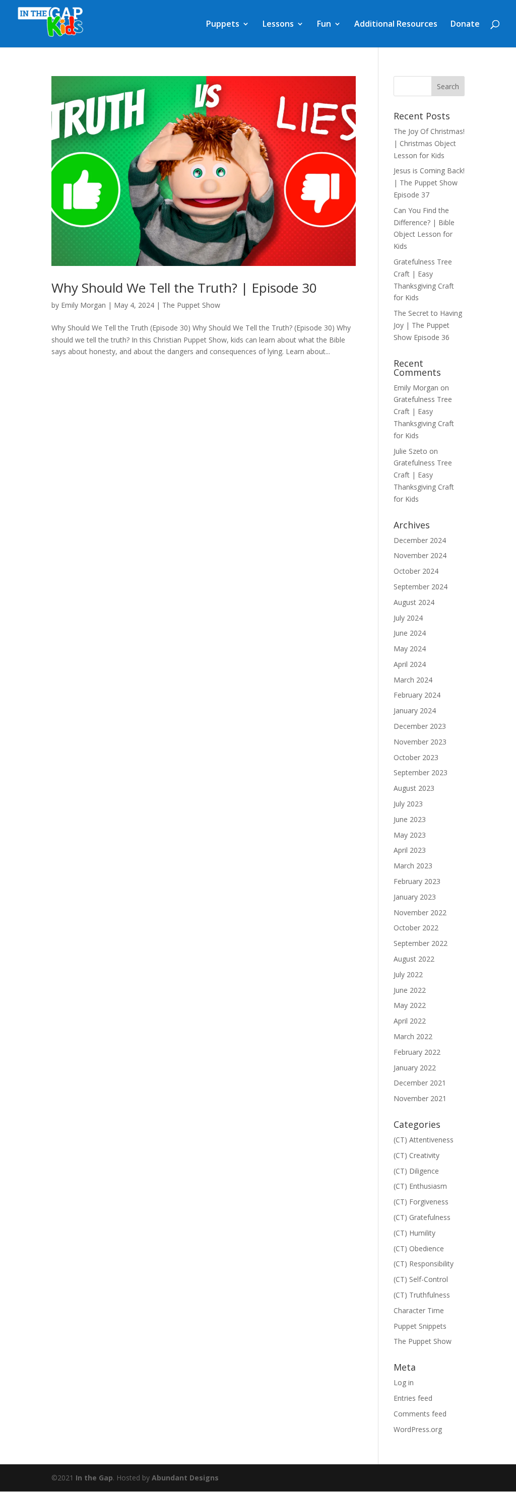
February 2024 (417, 695)
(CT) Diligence (416, 1171)
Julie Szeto (410, 451)
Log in (404, 1382)
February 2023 (417, 881)
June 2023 (410, 819)
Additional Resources (395, 24)
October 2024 (416, 571)
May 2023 (410, 835)
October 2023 (416, 757)
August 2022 (414, 959)
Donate (465, 24)
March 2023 (413, 865)
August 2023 (414, 788)
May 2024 (410, 648)
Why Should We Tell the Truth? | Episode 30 (184, 288)
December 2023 (420, 726)
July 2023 (408, 803)
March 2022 (413, 1036)
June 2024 (410, 633)
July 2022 (408, 974)
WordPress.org (418, 1429)
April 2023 (410, 850)
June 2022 (410, 990)
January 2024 (415, 710)
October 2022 (416, 927)
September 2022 (420, 943)
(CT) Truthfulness (422, 1295)
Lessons (278, 24)
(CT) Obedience (419, 1248)
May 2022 (410, 1005)
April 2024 (410, 664)
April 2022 (410, 1021)
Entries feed (413, 1398)
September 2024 (420, 586)
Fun (324, 24)
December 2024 (420, 540)
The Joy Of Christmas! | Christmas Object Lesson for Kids (429, 143)
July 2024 (408, 618)
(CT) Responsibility (424, 1263)
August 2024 (414, 602)
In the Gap (94, 1477)
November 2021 (420, 1098)
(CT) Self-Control (421, 1279)
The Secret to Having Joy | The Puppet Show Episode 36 (428, 325)
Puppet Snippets (420, 1326)
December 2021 (420, 1083)
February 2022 (417, 1052)
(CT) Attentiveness (424, 1139)
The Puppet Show (191, 305)
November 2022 (420, 912)
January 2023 (415, 897)
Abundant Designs (185, 1477)
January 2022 (415, 1067)
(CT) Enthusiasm (420, 1186)
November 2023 (420, 742)
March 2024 (413, 680)
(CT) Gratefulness (422, 1217)
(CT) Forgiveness (421, 1201)
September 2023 (420, 772)
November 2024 (420, 555)
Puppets (222, 24)
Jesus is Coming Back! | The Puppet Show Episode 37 (429, 182)
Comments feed (420, 1413)
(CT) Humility (414, 1233)
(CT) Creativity (416, 1155)
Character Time (419, 1310)
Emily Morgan (83, 305)
